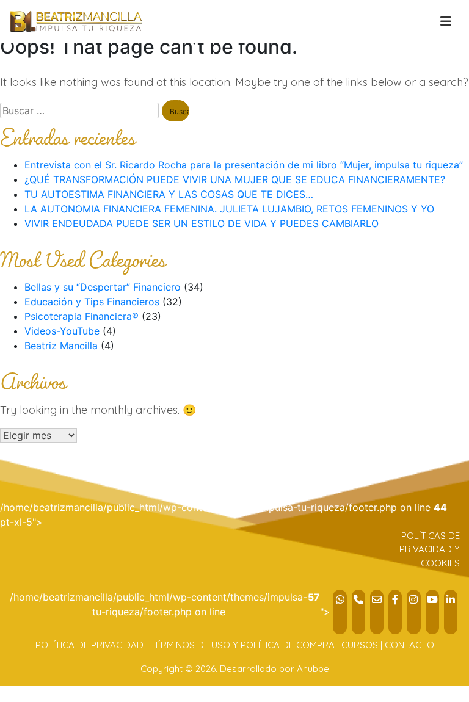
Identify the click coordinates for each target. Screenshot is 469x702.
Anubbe (313, 669)
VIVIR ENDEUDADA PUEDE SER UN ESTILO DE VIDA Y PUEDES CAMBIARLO (201, 223)
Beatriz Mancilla (61, 345)
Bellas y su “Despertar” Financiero (102, 287)
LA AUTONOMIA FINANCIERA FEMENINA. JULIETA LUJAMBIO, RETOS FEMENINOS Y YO (229, 209)
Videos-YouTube (62, 331)
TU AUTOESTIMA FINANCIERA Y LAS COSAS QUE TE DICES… (168, 194)
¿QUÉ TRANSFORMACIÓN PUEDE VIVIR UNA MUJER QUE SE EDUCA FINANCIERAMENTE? (234, 179)
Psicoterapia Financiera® (81, 316)
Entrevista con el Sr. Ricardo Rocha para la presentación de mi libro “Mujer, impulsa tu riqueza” (243, 165)
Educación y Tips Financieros (91, 301)
